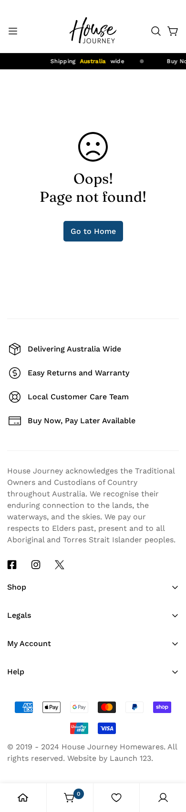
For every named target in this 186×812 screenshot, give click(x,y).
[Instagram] (36, 565)
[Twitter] (59, 565)
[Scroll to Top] (168, 725)
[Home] (23, 797)
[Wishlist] (116, 797)
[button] (156, 31)
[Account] (163, 797)
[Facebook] (12, 565)
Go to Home (93, 231)
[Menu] (13, 31)
